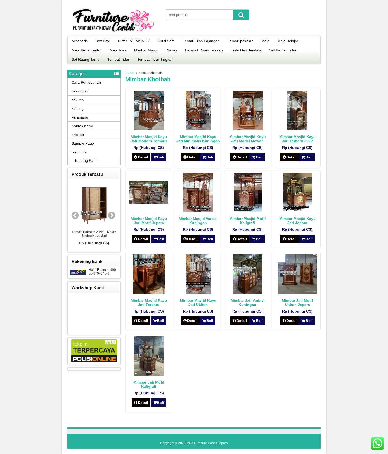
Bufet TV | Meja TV (134, 41)
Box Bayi (103, 41)
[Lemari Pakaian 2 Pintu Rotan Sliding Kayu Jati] (90, 205)
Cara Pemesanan (86, 82)
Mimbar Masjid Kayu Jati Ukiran (198, 302)
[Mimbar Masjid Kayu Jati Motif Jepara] (148, 203)
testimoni (79, 152)
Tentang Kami (85, 160)
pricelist (78, 135)
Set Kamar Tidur (282, 50)
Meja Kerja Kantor (87, 50)
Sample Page (83, 143)
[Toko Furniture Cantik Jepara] (113, 33)
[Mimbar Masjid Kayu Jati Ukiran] (198, 292)
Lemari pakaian (240, 41)
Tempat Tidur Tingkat (154, 59)
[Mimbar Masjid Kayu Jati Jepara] (297, 211)
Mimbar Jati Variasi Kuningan (247, 302)
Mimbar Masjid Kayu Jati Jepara (297, 220)
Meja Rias (118, 50)
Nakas (172, 50)
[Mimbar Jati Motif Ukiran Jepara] (297, 292)
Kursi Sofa (166, 41)
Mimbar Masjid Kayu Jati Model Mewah (247, 139)
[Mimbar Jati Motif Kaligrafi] (149, 374)
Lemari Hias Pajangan (201, 41)
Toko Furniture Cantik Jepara (207, 443)
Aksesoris (80, 41)
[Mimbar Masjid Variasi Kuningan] (198, 211)
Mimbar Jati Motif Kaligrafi (148, 384)
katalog (78, 108)
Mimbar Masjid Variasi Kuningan (198, 220)
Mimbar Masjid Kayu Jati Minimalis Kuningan (198, 139)
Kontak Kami (82, 126)
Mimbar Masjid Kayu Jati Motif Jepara (149, 220)
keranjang (80, 117)
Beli (160, 157)
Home (129, 73)
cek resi (78, 100)
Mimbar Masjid (146, 50)
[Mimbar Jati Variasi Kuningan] (247, 292)
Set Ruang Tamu (86, 59)
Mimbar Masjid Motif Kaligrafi (247, 220)
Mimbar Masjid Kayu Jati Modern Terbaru (149, 139)
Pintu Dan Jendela (246, 50)
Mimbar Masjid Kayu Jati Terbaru (149, 302)
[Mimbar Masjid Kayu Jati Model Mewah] (248, 129)
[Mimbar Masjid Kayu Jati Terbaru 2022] (297, 129)
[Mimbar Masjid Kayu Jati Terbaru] (149, 292)
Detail (143, 157)
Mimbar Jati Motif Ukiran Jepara (297, 302)
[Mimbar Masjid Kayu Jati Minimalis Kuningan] (198, 129)
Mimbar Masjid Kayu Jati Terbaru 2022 (297, 139)
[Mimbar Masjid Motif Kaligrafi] (248, 211)
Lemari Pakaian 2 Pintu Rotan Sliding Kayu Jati (90, 234)
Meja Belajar (287, 41)
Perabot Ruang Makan (204, 50)
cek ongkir (80, 91)
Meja (265, 41)
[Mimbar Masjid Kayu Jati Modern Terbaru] (149, 129)
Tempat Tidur (118, 59)
